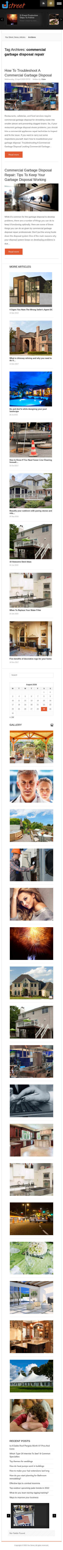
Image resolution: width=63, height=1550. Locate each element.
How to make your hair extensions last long (29, 1471)
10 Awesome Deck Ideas (20, 562)
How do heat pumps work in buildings (27, 1466)
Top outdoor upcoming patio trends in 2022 (29, 1488)
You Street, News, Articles (15, 37)
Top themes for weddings (21, 1461)
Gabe (43, 79)
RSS (51, 3)
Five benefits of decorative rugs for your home (31, 659)
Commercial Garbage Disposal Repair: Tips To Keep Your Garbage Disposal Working (28, 175)
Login (43, 3)
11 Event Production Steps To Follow (29, 16)
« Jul (12, 717)
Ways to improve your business (24, 1497)
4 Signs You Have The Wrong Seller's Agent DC (31, 310)
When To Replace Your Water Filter (25, 610)
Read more (13, 154)
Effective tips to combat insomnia (25, 1483)
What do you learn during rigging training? (29, 1493)
